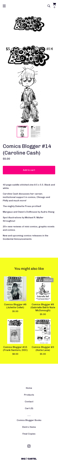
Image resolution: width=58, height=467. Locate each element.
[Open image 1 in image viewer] (29, 83)
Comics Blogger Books (29, 420)
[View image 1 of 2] (22, 131)
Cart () (29, 408)
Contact (29, 401)
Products (29, 394)
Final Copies (29, 433)
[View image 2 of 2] (35, 131)
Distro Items (29, 427)
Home (29, 388)
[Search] (48, 5)
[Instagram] (29, 446)
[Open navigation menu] (4, 5)
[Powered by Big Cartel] (29, 459)
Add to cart (29, 170)
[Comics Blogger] (29, 24)
